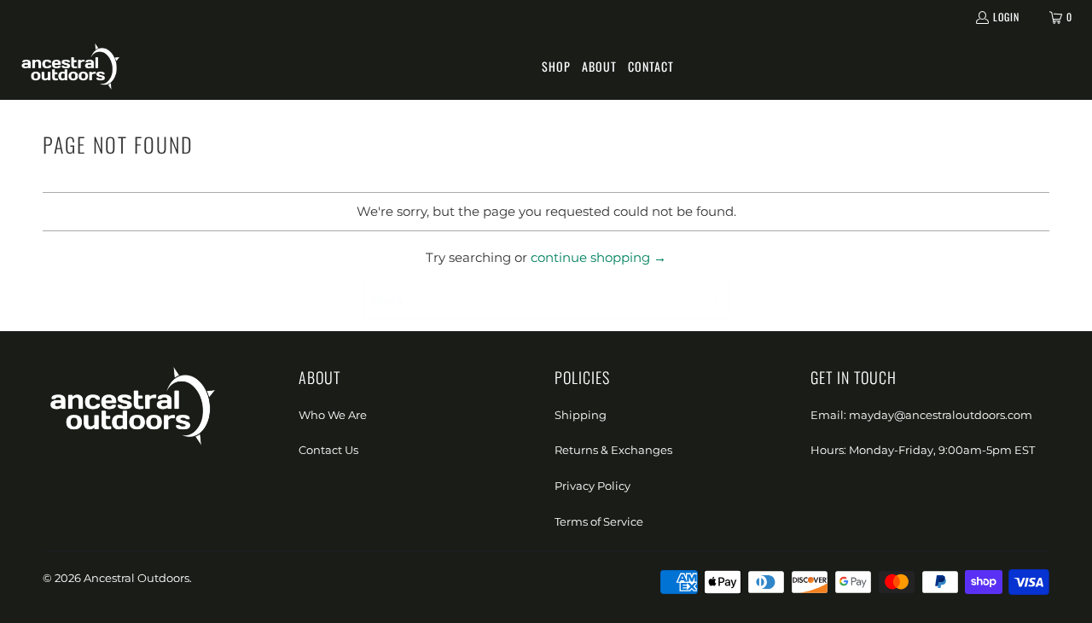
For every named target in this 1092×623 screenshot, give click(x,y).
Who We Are (333, 415)
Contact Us (328, 450)
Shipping (581, 415)
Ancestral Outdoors (136, 578)
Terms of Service (599, 521)
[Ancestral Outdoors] (70, 67)
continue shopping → (598, 257)
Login (1006, 16)
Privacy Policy (592, 485)
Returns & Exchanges (613, 450)
